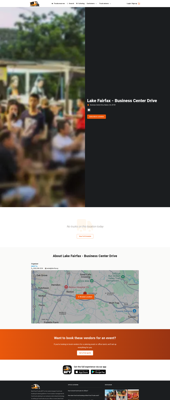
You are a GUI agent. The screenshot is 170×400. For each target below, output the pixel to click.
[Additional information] (89, 110)
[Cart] (138, 3)
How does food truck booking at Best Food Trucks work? (83, 395)
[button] (85, 296)
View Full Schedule (85, 236)
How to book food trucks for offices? (78, 390)
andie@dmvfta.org (52, 268)
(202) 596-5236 (38, 268)
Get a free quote (85, 353)
